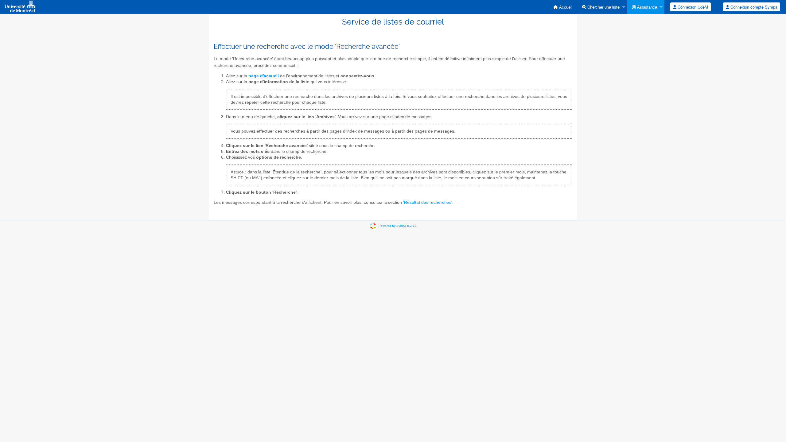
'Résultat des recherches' (427, 202)
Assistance (646, 7)
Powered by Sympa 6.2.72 (397, 225)
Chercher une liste (603, 7)
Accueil (565, 7)
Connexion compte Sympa (753, 7)
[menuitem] (562, 7)
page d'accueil (263, 76)
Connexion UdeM (692, 7)
